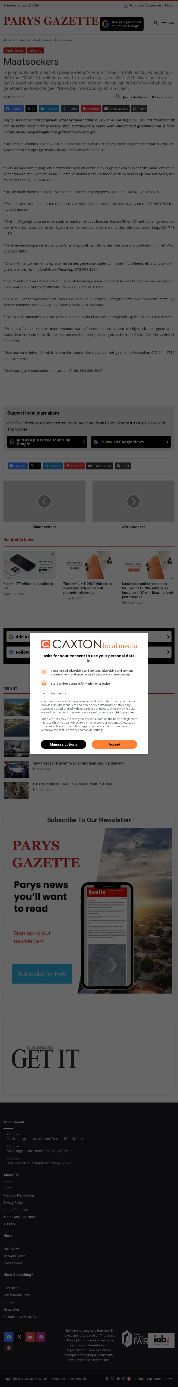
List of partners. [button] (125, 712)
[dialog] (89, 693)
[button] (89, 693)
